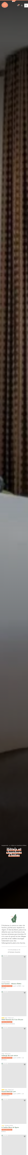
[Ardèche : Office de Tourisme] (5, 5)
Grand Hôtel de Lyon (9, 1091)
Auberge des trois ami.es (10, 1055)
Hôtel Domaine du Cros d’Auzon (12, 1019)
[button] (14, 1)
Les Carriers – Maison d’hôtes (11, 984)
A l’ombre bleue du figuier (10, 1127)
